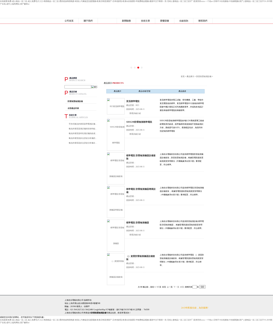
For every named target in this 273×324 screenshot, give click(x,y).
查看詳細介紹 (135, 113)
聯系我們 (202, 21)
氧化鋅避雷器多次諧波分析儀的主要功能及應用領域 (83, 138)
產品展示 (107, 21)
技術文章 (145, 21)
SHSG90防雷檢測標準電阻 (139, 122)
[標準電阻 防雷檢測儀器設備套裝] (116, 168)
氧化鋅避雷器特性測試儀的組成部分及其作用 (83, 133)
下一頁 (176, 287)
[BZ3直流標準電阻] (116, 106)
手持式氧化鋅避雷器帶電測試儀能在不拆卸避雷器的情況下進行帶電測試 (83, 124)
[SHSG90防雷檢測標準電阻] (116, 134)
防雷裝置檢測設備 (203, 76)
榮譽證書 (164, 21)
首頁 (183, 76)
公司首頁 (69, 21)
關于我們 (88, 21)
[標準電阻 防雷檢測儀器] (116, 235)
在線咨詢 (183, 21)
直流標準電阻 (133, 101)
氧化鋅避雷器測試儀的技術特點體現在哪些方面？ (83, 129)
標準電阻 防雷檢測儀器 (137, 222)
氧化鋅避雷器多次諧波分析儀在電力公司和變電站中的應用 (83, 143)
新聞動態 (126, 21)
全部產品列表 (73, 108)
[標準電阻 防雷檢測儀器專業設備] (116, 202)
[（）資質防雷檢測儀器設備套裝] (116, 269)
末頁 (182, 287)
